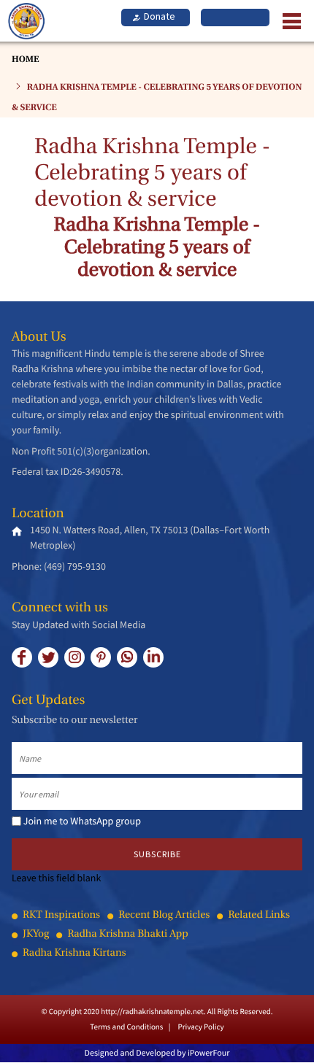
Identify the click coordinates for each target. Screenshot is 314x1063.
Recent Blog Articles (164, 916)
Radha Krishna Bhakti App (127, 935)
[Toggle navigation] (287, 21)
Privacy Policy (200, 1027)
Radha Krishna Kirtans (74, 954)
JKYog (36, 935)
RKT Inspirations (61, 916)
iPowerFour (209, 1053)
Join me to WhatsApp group (82, 820)
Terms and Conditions (126, 1027)
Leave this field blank (56, 877)
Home (25, 59)
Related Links (259, 916)
